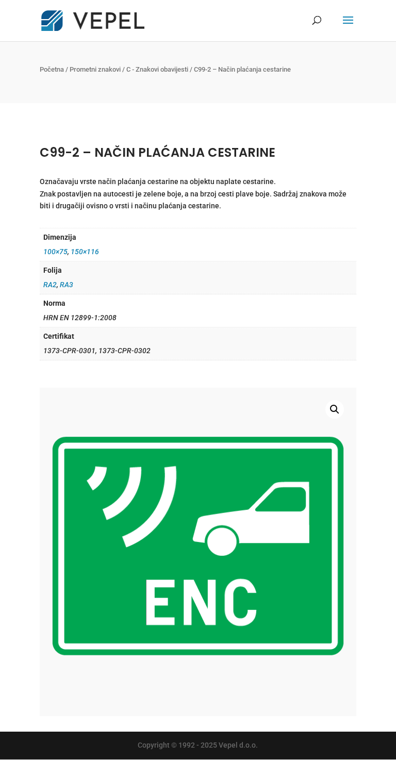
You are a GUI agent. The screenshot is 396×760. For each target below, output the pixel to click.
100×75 (55, 251)
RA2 (50, 284)
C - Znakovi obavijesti (157, 69)
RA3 (66, 284)
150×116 (85, 251)
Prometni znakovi (95, 69)
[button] (334, 409)
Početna (52, 69)
